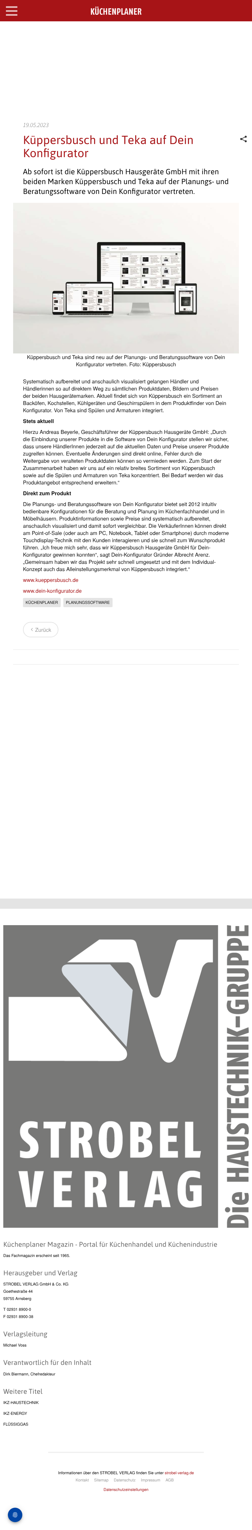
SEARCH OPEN (241, 31)
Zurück (43, 629)
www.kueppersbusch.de (50, 580)
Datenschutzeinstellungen (126, 1489)
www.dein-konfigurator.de (52, 590)
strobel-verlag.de (179, 1473)
